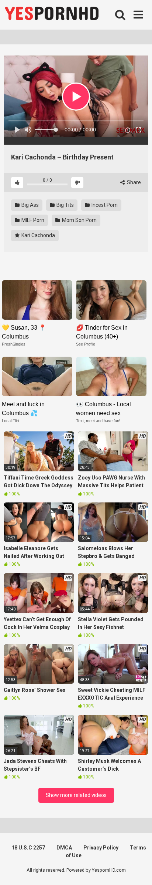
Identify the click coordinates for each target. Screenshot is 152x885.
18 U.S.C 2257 (28, 848)
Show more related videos (76, 795)
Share (133, 182)
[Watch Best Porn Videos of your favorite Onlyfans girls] (52, 15)
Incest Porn (104, 205)
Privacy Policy (100, 848)
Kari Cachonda (37, 235)
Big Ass (29, 205)
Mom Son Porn (79, 220)
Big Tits (64, 205)
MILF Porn (32, 220)
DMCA (64, 848)
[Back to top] (138, 870)
